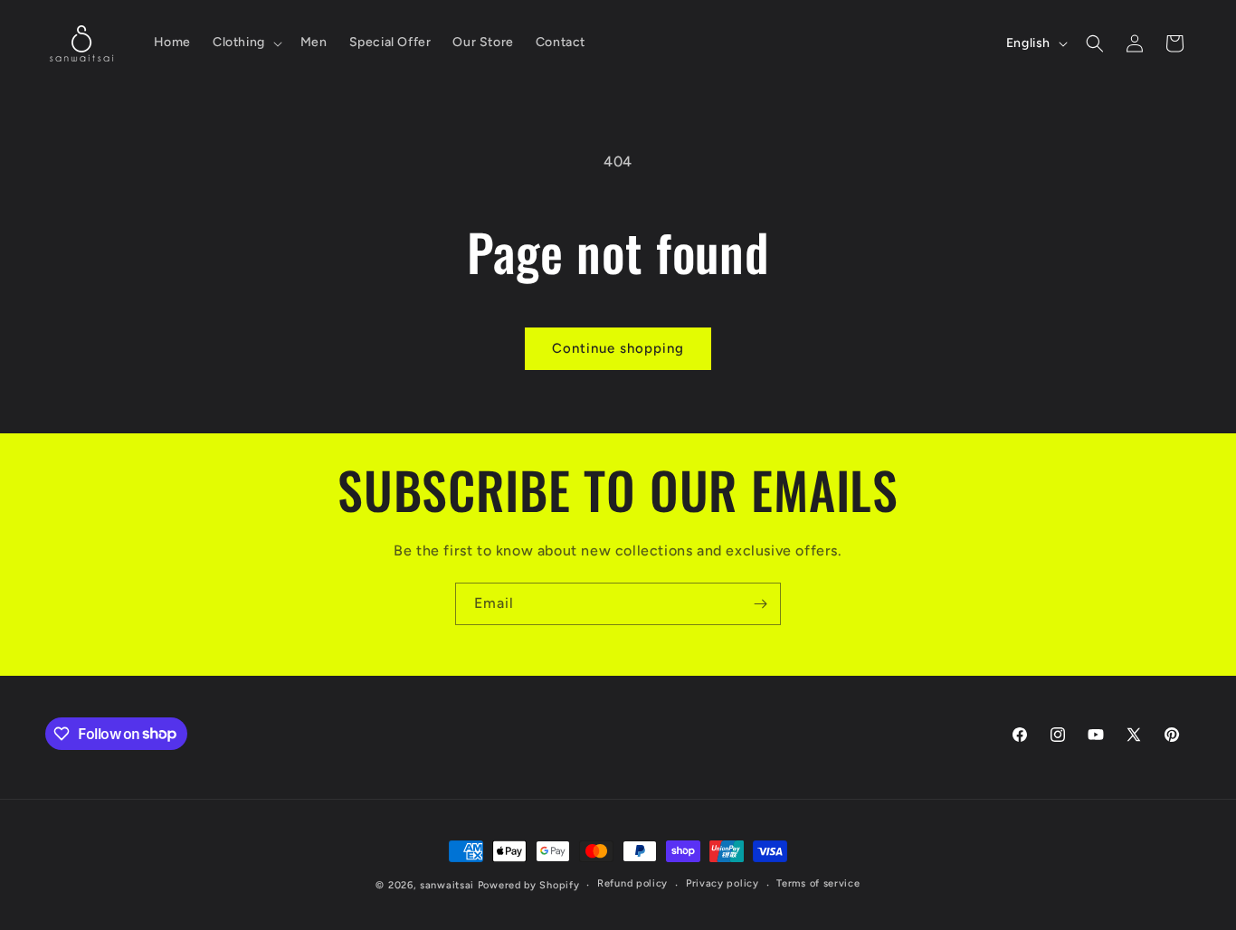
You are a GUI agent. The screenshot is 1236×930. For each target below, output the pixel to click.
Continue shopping (618, 348)
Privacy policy (722, 883)
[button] (246, 43)
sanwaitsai (447, 885)
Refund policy (632, 883)
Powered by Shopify (529, 885)
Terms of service (818, 883)
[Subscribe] (760, 604)
